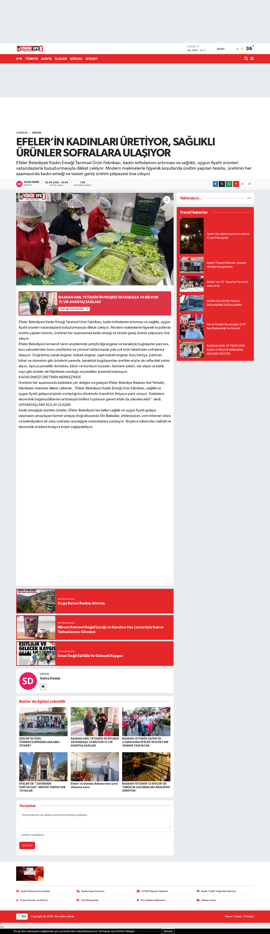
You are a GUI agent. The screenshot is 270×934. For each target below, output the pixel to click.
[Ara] (246, 59)
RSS (23, 916)
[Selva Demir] (28, 680)
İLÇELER (61, 58)
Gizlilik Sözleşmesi (148, 931)
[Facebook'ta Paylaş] (215, 184)
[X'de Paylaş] (222, 184)
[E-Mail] (43, 687)
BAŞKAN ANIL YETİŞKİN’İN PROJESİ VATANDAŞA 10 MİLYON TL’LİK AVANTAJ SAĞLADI (95, 742)
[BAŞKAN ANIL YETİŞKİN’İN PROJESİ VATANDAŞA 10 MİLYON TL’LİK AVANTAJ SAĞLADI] (95, 721)
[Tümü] (249, 198)
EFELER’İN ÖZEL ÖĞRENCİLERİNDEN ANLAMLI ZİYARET (39, 742)
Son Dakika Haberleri (153, 900)
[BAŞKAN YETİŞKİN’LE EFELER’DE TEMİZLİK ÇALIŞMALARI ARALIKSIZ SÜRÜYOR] (146, 766)
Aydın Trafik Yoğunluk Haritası (218, 891)
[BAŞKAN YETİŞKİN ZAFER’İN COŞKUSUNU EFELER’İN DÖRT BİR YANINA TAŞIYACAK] (146, 721)
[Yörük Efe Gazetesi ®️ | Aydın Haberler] (30, 48)
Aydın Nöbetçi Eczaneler (35, 891)
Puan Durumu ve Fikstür (34, 900)
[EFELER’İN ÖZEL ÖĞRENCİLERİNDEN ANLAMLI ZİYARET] (43, 721)
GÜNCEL (76, 58)
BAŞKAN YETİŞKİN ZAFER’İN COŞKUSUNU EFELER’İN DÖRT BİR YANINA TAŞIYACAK (145, 742)
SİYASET (92, 58)
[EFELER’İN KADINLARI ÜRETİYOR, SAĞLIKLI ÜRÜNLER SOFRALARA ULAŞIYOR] (95, 239)
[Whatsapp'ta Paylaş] (229, 184)
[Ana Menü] (251, 59)
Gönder (27, 845)
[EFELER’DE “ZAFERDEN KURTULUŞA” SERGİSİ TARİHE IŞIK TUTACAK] (43, 766)
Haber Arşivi (208, 900)
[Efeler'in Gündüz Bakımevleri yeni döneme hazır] (95, 766)
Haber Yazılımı (233, 916)
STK (19, 58)
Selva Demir (50, 678)
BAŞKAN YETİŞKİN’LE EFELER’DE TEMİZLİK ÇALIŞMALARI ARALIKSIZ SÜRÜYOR (146, 787)
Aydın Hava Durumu (92, 891)
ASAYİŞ (46, 58)
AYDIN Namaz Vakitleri (155, 891)
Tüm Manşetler (90, 900)
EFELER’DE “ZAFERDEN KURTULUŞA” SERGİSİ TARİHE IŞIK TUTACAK (42, 787)
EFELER (36, 133)
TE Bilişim (248, 916)
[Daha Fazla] (236, 184)
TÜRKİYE (31, 58)
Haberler (22, 133)
